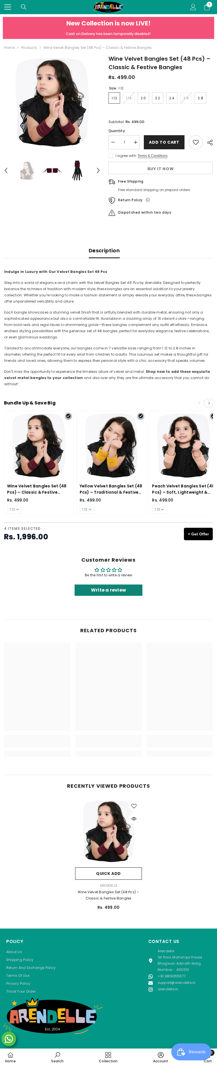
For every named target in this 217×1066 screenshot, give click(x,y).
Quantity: (117, 130)
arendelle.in (168, 989)
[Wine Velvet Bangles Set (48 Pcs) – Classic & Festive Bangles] (108, 831)
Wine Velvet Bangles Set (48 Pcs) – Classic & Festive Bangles (108, 895)
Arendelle (108, 885)
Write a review (108, 590)
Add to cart (164, 142)
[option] (52, 102)
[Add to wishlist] (196, 142)
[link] (37, 744)
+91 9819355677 (172, 976)
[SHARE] (208, 142)
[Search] (23, 7)
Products (29, 47)
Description (104, 250)
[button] (6, 170)
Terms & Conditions (153, 156)
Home (9, 47)
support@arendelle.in (177, 982)
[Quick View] (134, 819)
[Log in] (193, 7)
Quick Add (108, 873)
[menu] (7, 7)
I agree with (126, 155)
